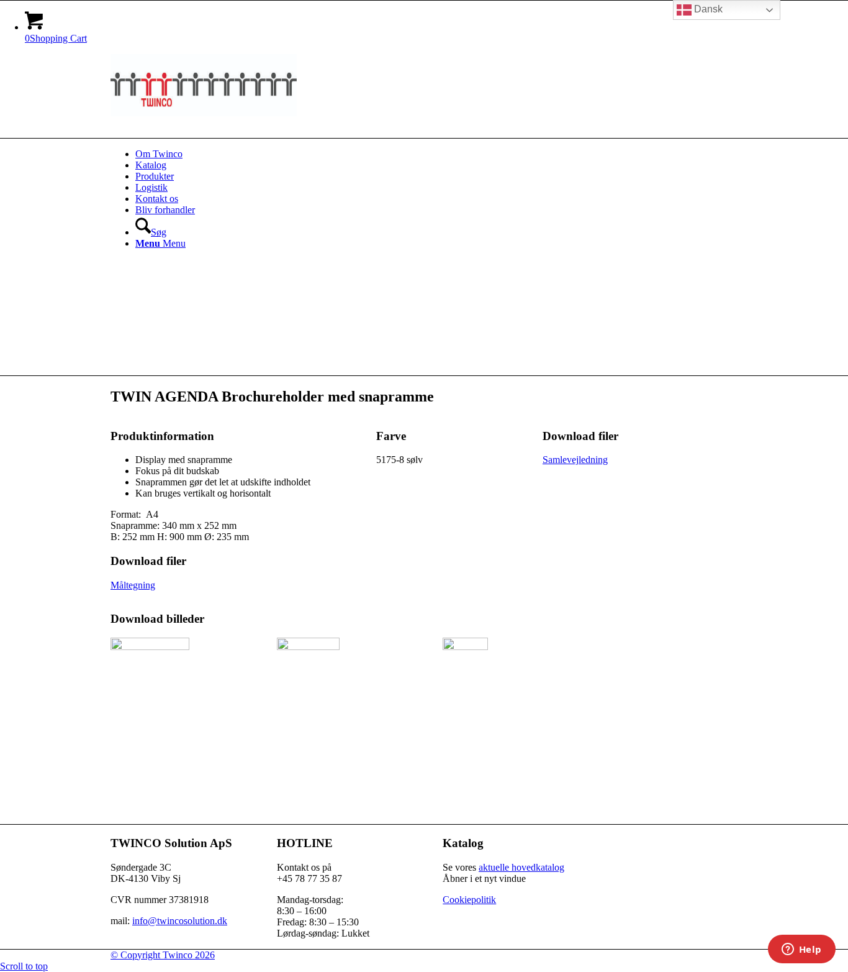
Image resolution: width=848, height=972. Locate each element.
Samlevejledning (575, 459)
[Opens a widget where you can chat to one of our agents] (801, 950)
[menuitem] (436, 154)
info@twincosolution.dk (179, 920)
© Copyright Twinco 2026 (163, 955)
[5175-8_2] (465, 646)
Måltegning (133, 585)
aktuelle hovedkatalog (521, 867)
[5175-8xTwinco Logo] (308, 646)
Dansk (707, 9)
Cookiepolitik (469, 899)
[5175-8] (150, 646)
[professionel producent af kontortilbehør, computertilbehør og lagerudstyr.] (204, 113)
